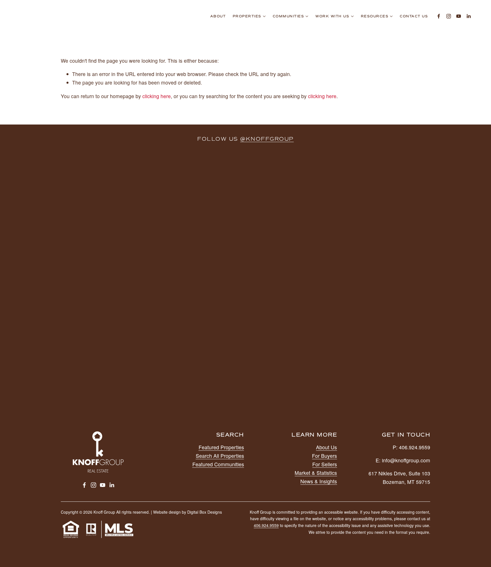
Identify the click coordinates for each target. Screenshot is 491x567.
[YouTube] (458, 16)
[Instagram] (449, 16)
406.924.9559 (266, 525)
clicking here (156, 96)
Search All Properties (220, 455)
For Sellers (324, 464)
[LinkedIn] (468, 16)
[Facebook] (439, 16)
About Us (326, 447)
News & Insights (318, 481)
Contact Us (414, 16)
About (218, 16)
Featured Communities (218, 464)
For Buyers (324, 455)
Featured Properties (221, 447)
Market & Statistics (316, 472)
